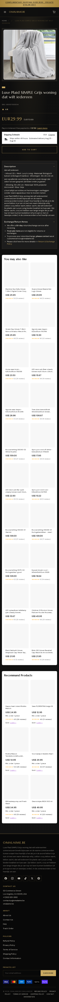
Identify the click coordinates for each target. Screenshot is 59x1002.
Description (10, 166)
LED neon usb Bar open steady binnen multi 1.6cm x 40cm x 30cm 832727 (16, 491)
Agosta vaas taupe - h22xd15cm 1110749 (40, 330)
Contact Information (12, 958)
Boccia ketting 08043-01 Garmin (15, 531)
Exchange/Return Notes (16, 222)
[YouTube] (19, 878)
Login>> (13, 723)
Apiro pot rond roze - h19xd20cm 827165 (40, 491)
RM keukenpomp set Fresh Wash (15, 802)
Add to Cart (29, 150)
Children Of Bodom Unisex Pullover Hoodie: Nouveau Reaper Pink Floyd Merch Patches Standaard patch (42, 611)
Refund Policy (9, 941)
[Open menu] (5, 12)
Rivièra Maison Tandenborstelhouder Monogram (14, 755)
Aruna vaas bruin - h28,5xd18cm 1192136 (13, 370)
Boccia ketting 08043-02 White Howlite (15, 451)
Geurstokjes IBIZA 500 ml (42, 801)
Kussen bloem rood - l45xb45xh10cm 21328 (40, 571)
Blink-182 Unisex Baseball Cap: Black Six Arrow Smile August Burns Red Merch (42, 651)
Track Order (8, 928)
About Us (7, 915)
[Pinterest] (38, 878)
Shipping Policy (9, 954)
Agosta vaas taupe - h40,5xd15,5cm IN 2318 (14, 410)
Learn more (42, 128)
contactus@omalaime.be (14, 900)
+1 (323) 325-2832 (10, 897)
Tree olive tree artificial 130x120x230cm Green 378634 (41, 410)
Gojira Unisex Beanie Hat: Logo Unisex (41, 290)
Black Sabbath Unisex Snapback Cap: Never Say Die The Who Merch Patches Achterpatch (15, 651)
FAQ (5, 924)
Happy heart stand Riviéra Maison (15, 707)
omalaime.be (17, 11)
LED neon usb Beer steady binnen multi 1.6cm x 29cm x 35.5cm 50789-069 (42, 370)
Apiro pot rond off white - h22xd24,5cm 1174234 (42, 451)
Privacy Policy (9, 945)
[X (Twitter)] (32, 878)
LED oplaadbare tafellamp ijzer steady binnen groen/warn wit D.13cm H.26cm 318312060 (15, 611)
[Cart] (54, 12)
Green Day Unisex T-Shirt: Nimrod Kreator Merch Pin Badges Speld (15, 330)
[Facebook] (6, 878)
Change (51, 135)
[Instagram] (12, 878)
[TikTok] (25, 878)
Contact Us (8, 920)
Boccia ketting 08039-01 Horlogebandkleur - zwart (42, 531)
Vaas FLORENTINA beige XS (42, 706)
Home (4, 21)
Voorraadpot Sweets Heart (42, 754)
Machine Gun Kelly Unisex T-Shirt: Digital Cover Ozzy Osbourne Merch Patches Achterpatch (15, 290)
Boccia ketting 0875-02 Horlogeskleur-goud (15, 571)
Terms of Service (10, 949)
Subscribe (48, 973)
